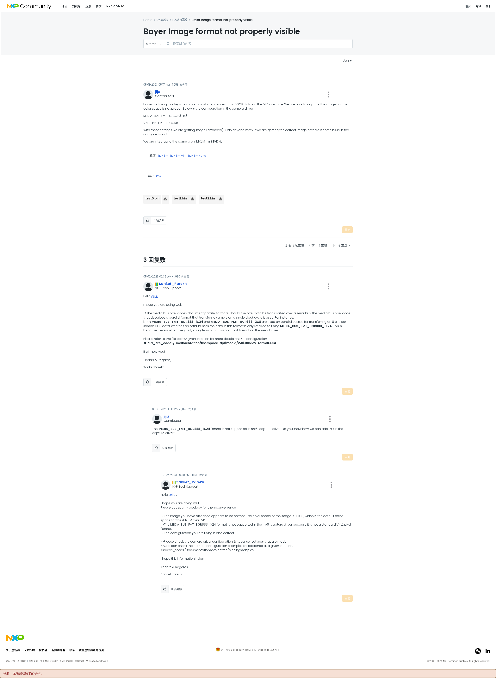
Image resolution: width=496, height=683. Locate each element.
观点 (88, 6)
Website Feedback (97, 661)
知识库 (76, 6)
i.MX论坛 (162, 20)
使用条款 (22, 661)
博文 (99, 6)
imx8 (159, 176)
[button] (328, 94)
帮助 (479, 6)
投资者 (43, 650)
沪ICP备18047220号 (269, 650)
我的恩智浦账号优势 (91, 650)
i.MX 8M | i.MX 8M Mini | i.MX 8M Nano (182, 156)
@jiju (154, 296)
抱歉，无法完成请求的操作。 (23, 673)
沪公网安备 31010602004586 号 (238, 650)
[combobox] (258, 43)
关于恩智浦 (13, 650)
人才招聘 (29, 650)
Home (147, 20)
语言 (468, 6)
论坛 (64, 6)
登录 (488, 6)
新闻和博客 (58, 650)
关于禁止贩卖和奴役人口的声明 (56, 661)
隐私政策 (10, 661)
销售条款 (33, 661)
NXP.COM (113, 6)
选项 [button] (346, 61)
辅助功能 (79, 661)
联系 (72, 650)
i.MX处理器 (179, 20)
